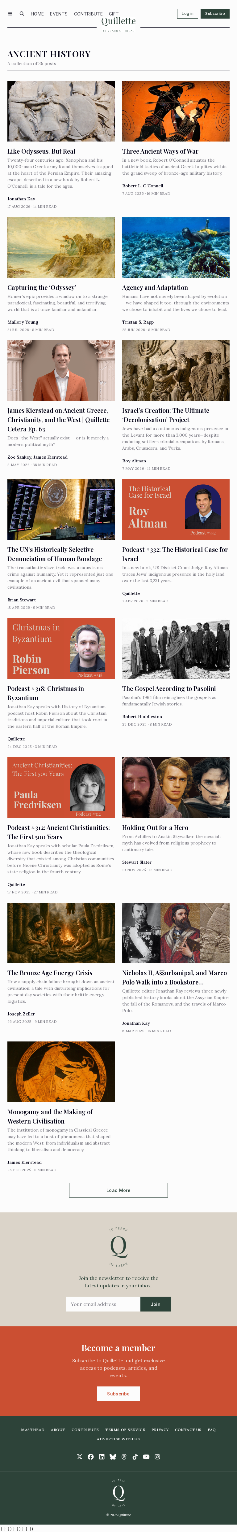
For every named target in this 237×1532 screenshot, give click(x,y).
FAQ (212, 1429)
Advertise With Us (118, 1439)
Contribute (88, 13)
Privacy (160, 1429)
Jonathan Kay (21, 199)
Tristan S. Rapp (138, 322)
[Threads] (124, 1456)
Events (59, 13)
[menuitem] (37, 13)
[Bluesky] (113, 1456)
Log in (187, 13)
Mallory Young (22, 322)
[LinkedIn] (102, 1456)
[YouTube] (146, 1456)
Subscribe (215, 13)
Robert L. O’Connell (142, 186)
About (58, 1429)
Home (37, 13)
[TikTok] (135, 1456)
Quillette (131, 593)
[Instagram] (157, 1456)
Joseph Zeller (21, 1014)
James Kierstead (50, 457)
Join (155, 1304)
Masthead (33, 1429)
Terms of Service (125, 1429)
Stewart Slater (137, 862)
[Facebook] (90, 1456)
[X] (79, 1456)
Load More (118, 1190)
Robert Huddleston (142, 716)
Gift (114, 13)
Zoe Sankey (19, 457)
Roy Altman (134, 461)
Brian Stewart (21, 600)
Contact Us (188, 1429)
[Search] (22, 13)
